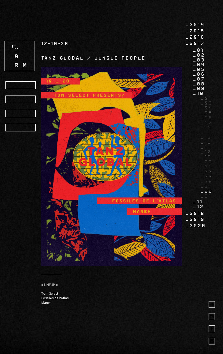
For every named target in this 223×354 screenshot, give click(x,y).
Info (15, 99)
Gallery (21, 113)
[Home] (19, 56)
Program (21, 85)
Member (20, 127)
